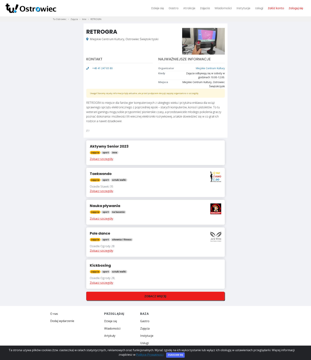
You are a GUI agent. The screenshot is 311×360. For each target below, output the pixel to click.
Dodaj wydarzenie (62, 321)
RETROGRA (96, 19)
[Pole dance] (155, 242)
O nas (54, 314)
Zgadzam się (175, 354)
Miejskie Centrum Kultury (210, 68)
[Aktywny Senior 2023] (155, 152)
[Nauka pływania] (155, 212)
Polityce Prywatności (150, 355)
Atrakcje (189, 8)
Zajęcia (205, 8)
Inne (84, 19)
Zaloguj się (296, 8)
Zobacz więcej (155, 296)
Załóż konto (276, 8)
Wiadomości (223, 8)
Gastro (174, 8)
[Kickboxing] (155, 274)
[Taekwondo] (155, 182)
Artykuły (109, 336)
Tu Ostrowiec (59, 19)
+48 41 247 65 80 (102, 68)
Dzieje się (157, 8)
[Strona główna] (31, 8)
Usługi (259, 8)
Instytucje (243, 8)
